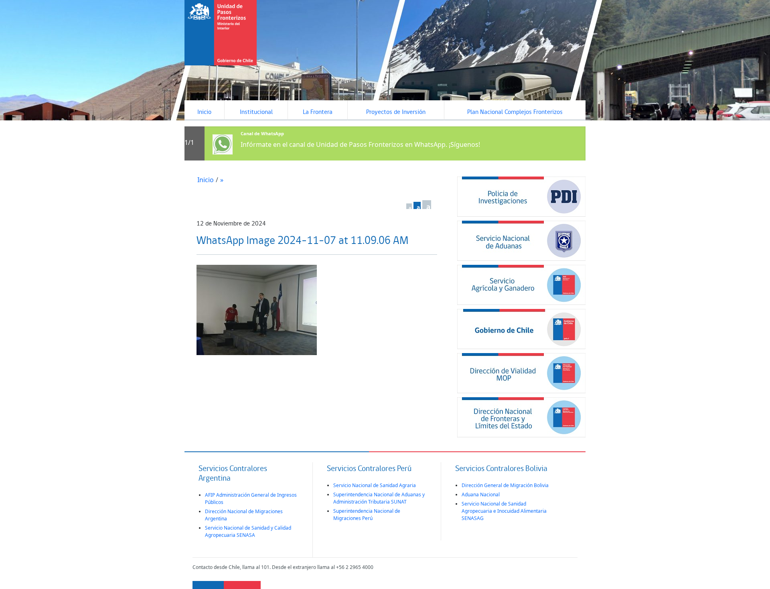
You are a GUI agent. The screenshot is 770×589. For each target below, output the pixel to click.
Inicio (204, 112)
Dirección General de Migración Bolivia (505, 485)
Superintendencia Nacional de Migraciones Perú (366, 515)
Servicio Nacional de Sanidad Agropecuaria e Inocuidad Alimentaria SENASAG (504, 511)
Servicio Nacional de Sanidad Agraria (374, 485)
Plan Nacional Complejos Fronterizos (515, 112)
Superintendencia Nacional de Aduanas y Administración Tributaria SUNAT (379, 498)
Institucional (256, 112)
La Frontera (317, 112)
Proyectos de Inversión (396, 112)
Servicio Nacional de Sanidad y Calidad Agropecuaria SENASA (248, 531)
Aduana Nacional (481, 494)
